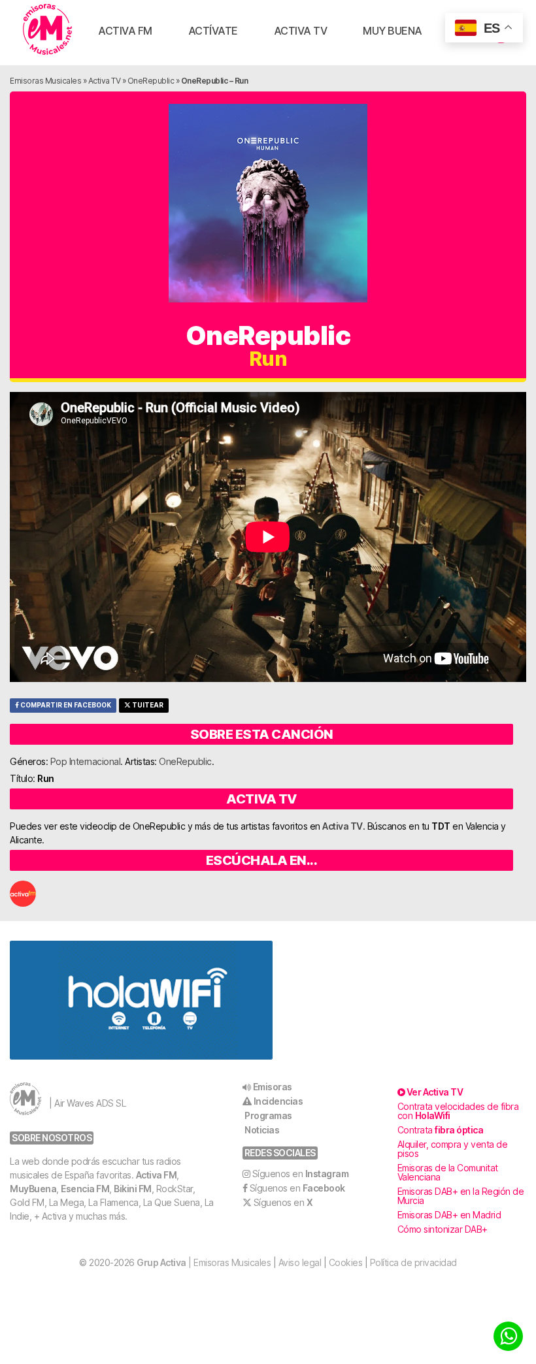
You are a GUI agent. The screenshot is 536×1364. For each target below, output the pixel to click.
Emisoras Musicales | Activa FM (47, 29)
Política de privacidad (413, 1262)
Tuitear (147, 705)
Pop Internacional (85, 761)
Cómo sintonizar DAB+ (442, 1229)
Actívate (213, 30)
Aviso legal (300, 1262)
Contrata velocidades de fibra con (458, 1111)
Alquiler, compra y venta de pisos (452, 1149)
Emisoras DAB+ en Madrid (449, 1214)
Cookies (346, 1262)
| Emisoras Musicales (204, 1262)
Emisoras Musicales (45, 81)
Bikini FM (133, 1188)
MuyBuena (33, 1188)
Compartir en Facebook (65, 705)
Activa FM (125, 30)
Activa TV (300, 30)
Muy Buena (392, 30)
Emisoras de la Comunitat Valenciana (447, 1172)
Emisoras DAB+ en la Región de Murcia (460, 1196)
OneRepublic (151, 81)
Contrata (440, 1129)
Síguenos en (300, 1173)
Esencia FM (85, 1188)
